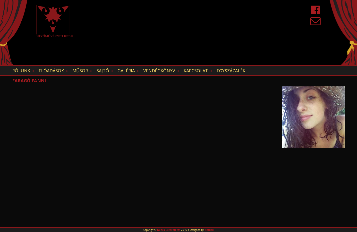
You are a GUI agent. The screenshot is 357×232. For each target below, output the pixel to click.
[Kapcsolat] (315, 23)
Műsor (80, 71)
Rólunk (21, 71)
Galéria (126, 71)
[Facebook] (315, 12)
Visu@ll (209, 230)
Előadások (51, 71)
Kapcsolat (196, 71)
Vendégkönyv (159, 71)
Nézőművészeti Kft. (168, 230)
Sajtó (102, 71)
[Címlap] (54, 21)
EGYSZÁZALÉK (231, 71)
